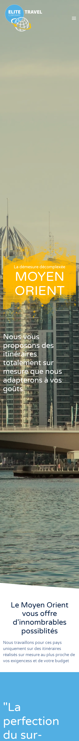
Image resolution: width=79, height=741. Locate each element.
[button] (74, 18)
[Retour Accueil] (23, 18)
